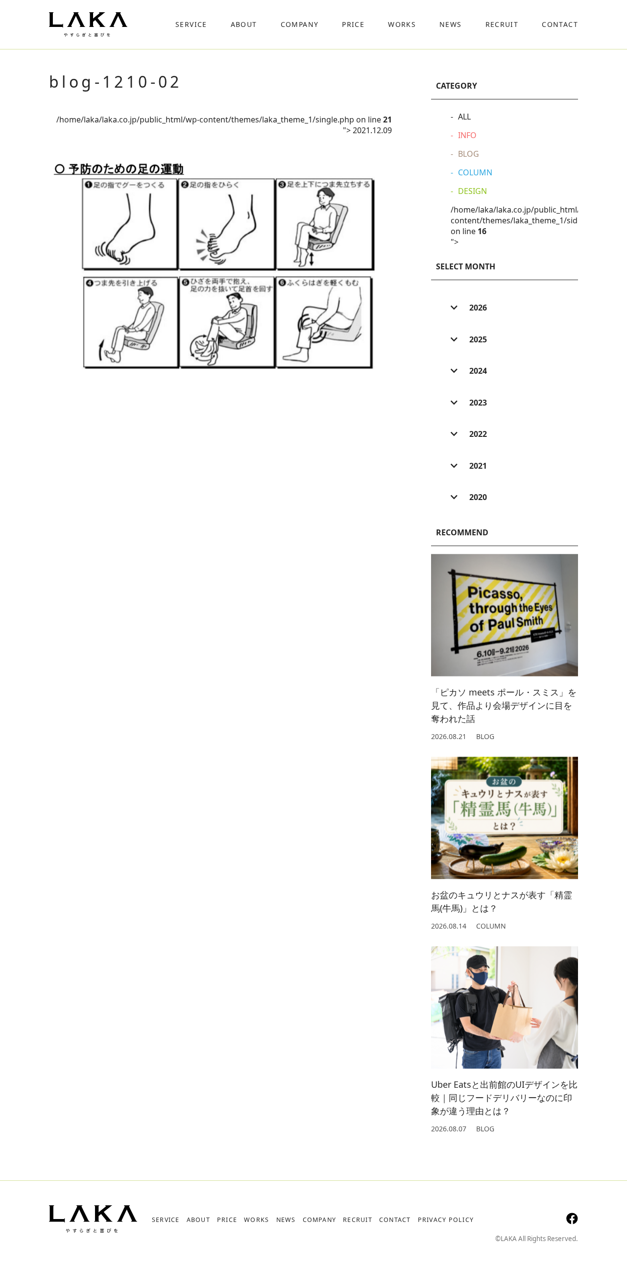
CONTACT (395, 1220)
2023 (477, 402)
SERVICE (166, 1220)
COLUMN (475, 172)
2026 (477, 307)
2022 (477, 434)
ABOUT (198, 1220)
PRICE (227, 1220)
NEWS (286, 1220)
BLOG (468, 153)
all (464, 116)
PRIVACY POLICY (446, 1220)
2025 (477, 339)
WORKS (256, 1220)
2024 (477, 370)
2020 (477, 497)
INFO (467, 135)
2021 (477, 465)
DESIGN (472, 191)
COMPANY (320, 1220)
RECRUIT (357, 1220)
